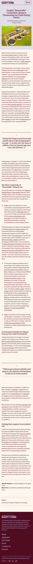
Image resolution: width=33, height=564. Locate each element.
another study (19, 289)
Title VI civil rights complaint (10, 240)
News (4, 543)
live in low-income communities (13, 270)
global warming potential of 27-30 (15, 323)
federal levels (25, 119)
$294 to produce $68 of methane (11, 341)
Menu (28, 2)
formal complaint (25, 434)
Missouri (6, 297)
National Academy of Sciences (13, 244)
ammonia (10, 229)
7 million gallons (24, 61)
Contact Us (6, 546)
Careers (5, 549)
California (26, 394)
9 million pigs (20, 70)
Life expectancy (16, 235)
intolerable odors (22, 212)
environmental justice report (12, 278)
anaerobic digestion (16, 104)
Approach (6, 537)
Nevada (14, 389)
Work (4, 534)
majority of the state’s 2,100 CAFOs (12, 250)
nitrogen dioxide (20, 229)
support (8, 119)
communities (21, 293)
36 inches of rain (12, 55)
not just (6, 291)
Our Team (6, 540)
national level (15, 394)
